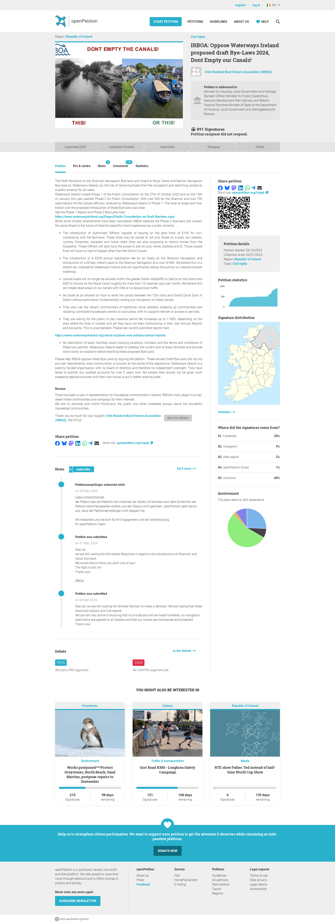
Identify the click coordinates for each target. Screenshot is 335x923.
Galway (167, 706)
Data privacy (258, 880)
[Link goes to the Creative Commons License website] (57, 919)
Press (140, 880)
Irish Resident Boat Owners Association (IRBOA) (238, 72)
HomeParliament (185, 880)
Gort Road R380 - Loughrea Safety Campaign (167, 769)
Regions (217, 893)
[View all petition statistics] (249, 404)
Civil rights (198, 37)
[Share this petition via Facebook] (57, 443)
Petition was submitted (91, 537)
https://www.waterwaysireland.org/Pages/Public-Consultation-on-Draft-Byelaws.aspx (114, 217)
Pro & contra (82, 166)
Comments (120, 164)
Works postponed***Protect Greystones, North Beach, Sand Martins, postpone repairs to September (90, 774)
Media (245, 761)
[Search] (277, 21)
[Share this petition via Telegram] (90, 443)
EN (273, 5)
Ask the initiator (178, 418)
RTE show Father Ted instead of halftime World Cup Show (245, 769)
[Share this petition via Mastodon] (71, 443)
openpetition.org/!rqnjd (133, 443)
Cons (138, 662)
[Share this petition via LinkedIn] (77, 443)
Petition (60, 166)
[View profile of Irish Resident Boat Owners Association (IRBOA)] (196, 73)
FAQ (177, 875)
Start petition (166, 22)
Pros (61, 662)
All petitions (220, 880)
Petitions (195, 22)
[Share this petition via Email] (97, 443)
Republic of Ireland (79, 36)
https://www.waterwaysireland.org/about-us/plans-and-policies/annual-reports (110, 335)
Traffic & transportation (167, 761)
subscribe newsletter (77, 901)
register (240, 5)
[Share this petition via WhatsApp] (84, 443)
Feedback (143, 884)
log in (256, 5)
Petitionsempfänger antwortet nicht (100, 485)
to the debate (182, 651)
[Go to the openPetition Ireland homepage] (76, 21)
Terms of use (259, 875)
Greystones (90, 706)
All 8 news (184, 468)
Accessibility (258, 889)
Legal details (258, 884)
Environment (90, 761)
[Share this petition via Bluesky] (64, 443)
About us (241, 22)
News (102, 164)
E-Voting (180, 884)
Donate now (167, 851)
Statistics (142, 166)
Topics (216, 889)
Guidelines (218, 22)
